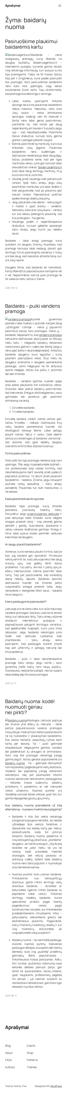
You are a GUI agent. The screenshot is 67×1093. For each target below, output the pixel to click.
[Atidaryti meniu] (60, 6)
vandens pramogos (50, 335)
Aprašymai (12, 5)
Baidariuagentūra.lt (50, 167)
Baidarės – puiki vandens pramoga (32, 308)
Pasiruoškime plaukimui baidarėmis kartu (31, 44)
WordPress (56, 1086)
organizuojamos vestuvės (43, 514)
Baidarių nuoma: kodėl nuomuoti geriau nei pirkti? (30, 707)
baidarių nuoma (15, 763)
